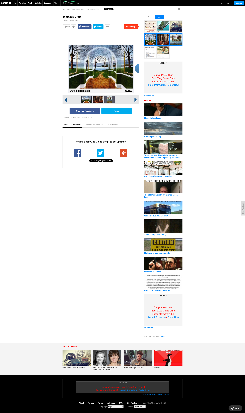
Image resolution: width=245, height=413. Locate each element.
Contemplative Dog (152, 136)
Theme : (131, 406)
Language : (104, 406)
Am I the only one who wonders (158, 176)
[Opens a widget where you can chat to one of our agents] (235, 408)
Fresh (30, 3)
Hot (15, 3)
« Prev (148, 17)
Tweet (99, 26)
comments (74, 20)
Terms (100, 403)
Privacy (91, 403)
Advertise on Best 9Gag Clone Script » (156, 394)
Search (222, 3)
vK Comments (113, 124)
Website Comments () (94, 124)
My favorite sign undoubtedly (157, 253)
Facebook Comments (72, 124)
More (107, 26)
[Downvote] (73, 26)
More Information (157, 84)
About (81, 403)
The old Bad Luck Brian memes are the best (161, 196)
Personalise (179, 9)
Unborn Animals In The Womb (157, 290)
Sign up (239, 3)
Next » (159, 17)
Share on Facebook (85, 110)
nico (74, 117)
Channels (47, 3)
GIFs (64, 3)
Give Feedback (132, 403)
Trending (22, 3)
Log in (228, 3)
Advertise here (149, 95)
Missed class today (152, 118)
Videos (71, 3)
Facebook (86, 26)
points (65, 20)
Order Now (173, 84)
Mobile (78, 3)
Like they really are (152, 271)
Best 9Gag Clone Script (6, 3)
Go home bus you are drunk (156, 216)
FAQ (120, 403)
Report (163, 336)
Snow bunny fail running (155, 234)
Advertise (111, 403)
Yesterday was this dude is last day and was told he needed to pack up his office (162, 156)
